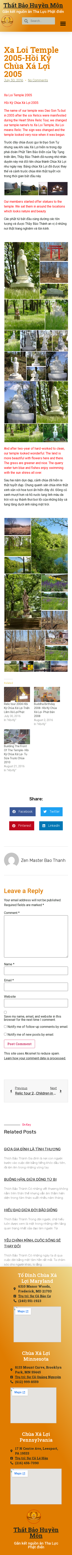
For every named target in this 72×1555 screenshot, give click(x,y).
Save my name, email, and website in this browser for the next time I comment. (32, 1018)
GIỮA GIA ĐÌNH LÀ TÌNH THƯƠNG (32, 1149)
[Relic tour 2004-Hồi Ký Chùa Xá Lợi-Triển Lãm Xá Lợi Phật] (17, 694)
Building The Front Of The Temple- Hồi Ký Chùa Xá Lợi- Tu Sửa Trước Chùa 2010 (16, 754)
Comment (12, 913)
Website (10, 996)
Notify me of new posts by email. (30, 1034)
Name (9, 964)
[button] (62, 23)
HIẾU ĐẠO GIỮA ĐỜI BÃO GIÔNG (30, 1210)
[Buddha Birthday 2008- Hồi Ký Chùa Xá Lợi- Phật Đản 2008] (47, 694)
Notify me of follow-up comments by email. (37, 1026)
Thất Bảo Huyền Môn (33, 5)
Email (9, 980)
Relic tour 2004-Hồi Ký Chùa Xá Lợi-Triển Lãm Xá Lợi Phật (17, 708)
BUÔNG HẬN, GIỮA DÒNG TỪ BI (30, 1179)
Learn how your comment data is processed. (35, 1058)
